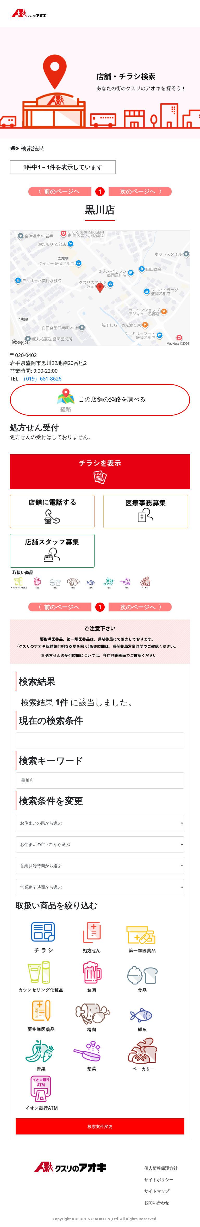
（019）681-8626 (41, 378)
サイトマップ (156, 1191)
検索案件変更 (100, 1126)
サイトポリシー (158, 1179)
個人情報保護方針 (161, 1168)
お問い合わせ (156, 1202)
